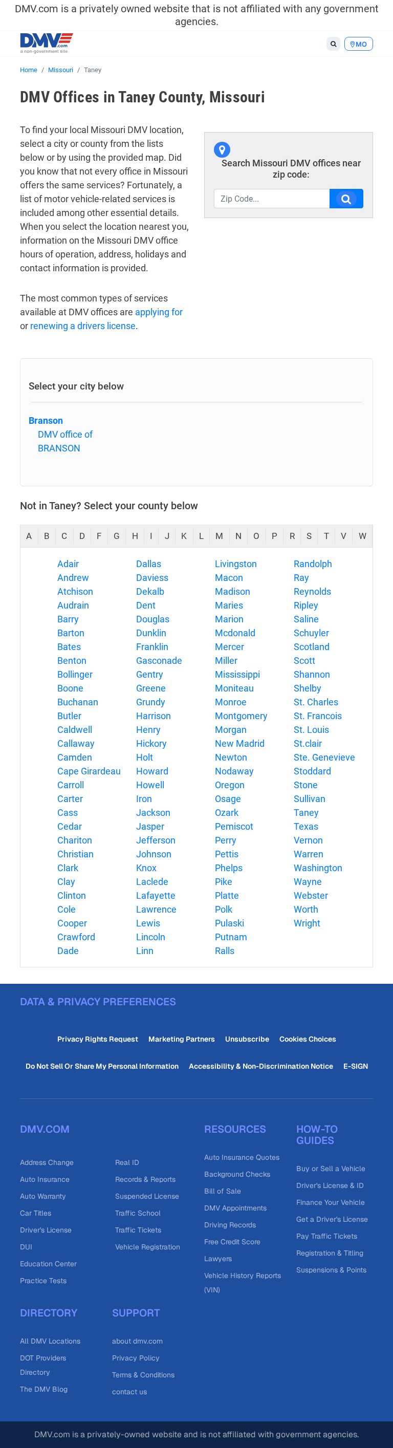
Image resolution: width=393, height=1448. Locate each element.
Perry (225, 840)
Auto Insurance (45, 1179)
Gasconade (159, 660)
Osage (228, 798)
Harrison (153, 715)
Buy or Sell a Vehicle (330, 1168)
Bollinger (75, 674)
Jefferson (156, 840)
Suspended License (147, 1196)
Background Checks (237, 1174)
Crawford (76, 937)
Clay (66, 881)
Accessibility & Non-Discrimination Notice (261, 1066)
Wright (307, 923)
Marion (229, 619)
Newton (231, 757)
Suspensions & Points (331, 1269)
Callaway (76, 743)
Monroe (231, 702)
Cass (67, 812)
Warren (308, 854)
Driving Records (230, 1224)
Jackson (153, 812)
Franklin (152, 646)
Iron (144, 798)
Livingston (236, 563)
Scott (304, 660)
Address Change (47, 1162)
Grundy (150, 702)
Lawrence (156, 909)
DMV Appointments (235, 1208)
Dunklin (151, 633)
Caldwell (74, 729)
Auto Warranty (43, 1196)
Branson (46, 420)
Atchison (75, 591)
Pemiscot (234, 826)
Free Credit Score (232, 1241)
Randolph (313, 563)
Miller (226, 660)
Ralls (224, 950)
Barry (68, 619)
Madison (232, 591)
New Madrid (240, 743)
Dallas (148, 563)
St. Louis (311, 729)
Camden (74, 757)
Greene (151, 688)
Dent (146, 605)
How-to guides (317, 1134)
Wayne (308, 881)
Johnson (153, 854)
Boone (70, 688)
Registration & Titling (329, 1253)
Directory (48, 1313)
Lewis (148, 923)
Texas (306, 826)
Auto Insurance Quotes (241, 1157)
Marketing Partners (181, 1039)
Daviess (152, 577)
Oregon (230, 785)
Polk (223, 909)
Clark (67, 867)
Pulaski (229, 923)
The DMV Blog (44, 1389)
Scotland (312, 646)
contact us (129, 1391)
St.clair (308, 743)
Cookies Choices (307, 1039)
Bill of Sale (222, 1191)
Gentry (149, 674)
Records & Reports (145, 1179)
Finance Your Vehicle (330, 1202)
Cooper (72, 923)
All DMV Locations (50, 1341)
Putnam (231, 937)
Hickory (151, 743)
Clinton (71, 895)
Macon (229, 577)
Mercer (229, 646)
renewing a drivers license (83, 325)
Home (28, 70)
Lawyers (218, 1258)
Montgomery (241, 715)
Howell (150, 785)
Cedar (69, 826)
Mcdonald (235, 633)
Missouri (60, 70)
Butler (69, 715)
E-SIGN (355, 1066)
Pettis (226, 854)
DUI (26, 1246)
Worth (306, 909)
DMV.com (45, 1129)
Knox (146, 867)
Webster (311, 895)
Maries (229, 605)
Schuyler (311, 633)
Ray (301, 577)
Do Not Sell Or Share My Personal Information (102, 1066)
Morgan (231, 729)
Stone (306, 785)
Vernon (308, 840)
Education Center (48, 1263)
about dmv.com (137, 1341)
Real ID (127, 1162)
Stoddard (312, 771)
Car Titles (35, 1213)
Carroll (70, 785)
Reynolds (312, 591)
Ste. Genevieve (324, 757)
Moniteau (234, 688)
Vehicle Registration (147, 1246)
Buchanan (77, 702)
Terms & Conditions (143, 1374)
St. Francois (318, 715)
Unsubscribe (247, 1039)
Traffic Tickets (138, 1230)
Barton (70, 633)
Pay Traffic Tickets (326, 1236)
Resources (235, 1129)
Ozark (226, 812)
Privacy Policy (136, 1358)
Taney (306, 812)
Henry (148, 729)
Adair (68, 563)
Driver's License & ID (330, 1185)
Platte (227, 895)
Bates (69, 646)
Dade (68, 950)
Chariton (74, 840)
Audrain (73, 605)
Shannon (312, 674)
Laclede (152, 881)
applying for (159, 312)
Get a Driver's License (332, 1219)
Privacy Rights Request (97, 1039)
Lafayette (156, 895)
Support (136, 1313)
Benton (71, 660)
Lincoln (150, 937)
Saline (306, 619)
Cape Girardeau (89, 771)
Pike (223, 881)
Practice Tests (43, 1280)
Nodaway (234, 771)
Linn (145, 950)
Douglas (152, 619)
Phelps (229, 867)
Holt (144, 757)
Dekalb (150, 591)
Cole (66, 909)
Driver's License (46, 1230)
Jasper (150, 826)
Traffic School (138, 1213)
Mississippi (237, 674)
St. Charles (316, 702)
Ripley (306, 605)
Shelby (307, 688)
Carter (70, 798)
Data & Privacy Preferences (98, 1001)
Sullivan (309, 798)
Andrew (73, 577)
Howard (152, 771)
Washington (318, 867)
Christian (75, 854)
